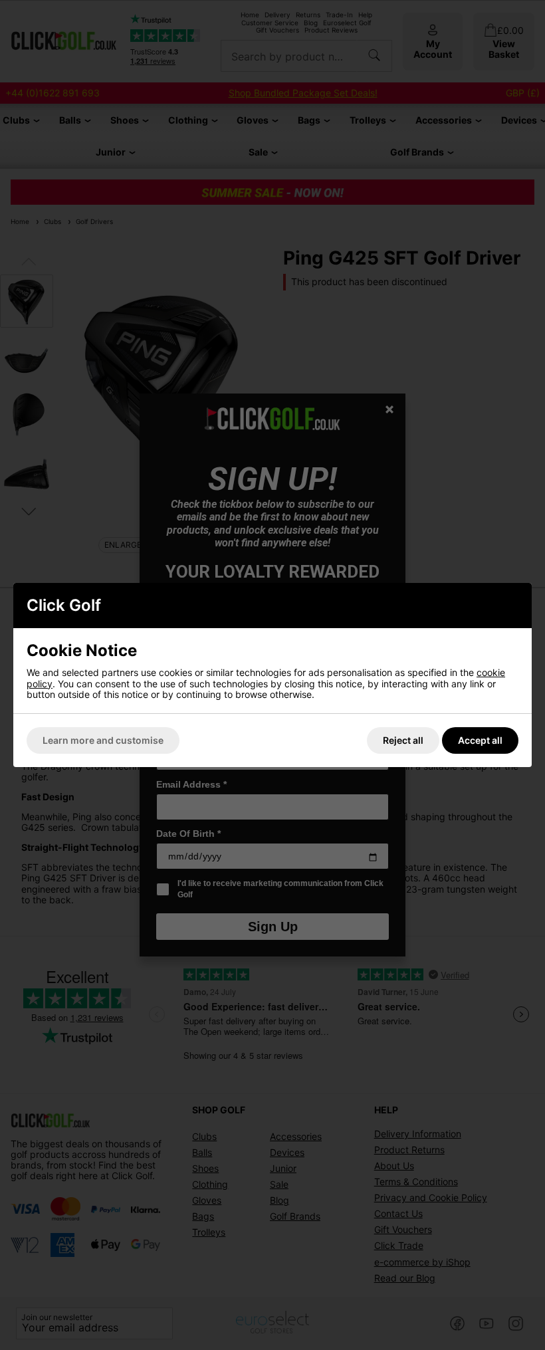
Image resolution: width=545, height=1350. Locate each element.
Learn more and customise (103, 740)
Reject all (403, 740)
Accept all (480, 740)
